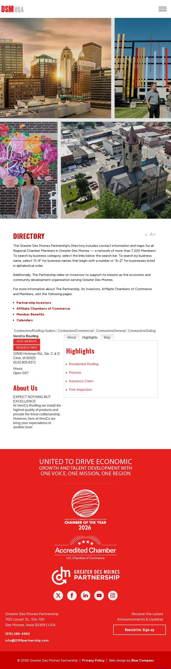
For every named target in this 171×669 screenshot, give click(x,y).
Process (75, 372)
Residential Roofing (83, 364)
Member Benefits (30, 314)
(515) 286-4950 (17, 634)
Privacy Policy (93, 660)
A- (146, 235)
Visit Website (26, 341)
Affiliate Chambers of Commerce (43, 308)
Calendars (24, 320)
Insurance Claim (81, 381)
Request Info (26, 347)
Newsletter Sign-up (139, 629)
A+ (153, 234)
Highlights (89, 337)
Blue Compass (142, 660)
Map (107, 337)
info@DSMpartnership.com (27, 640)
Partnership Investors (33, 303)
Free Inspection (80, 389)
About (71, 337)
